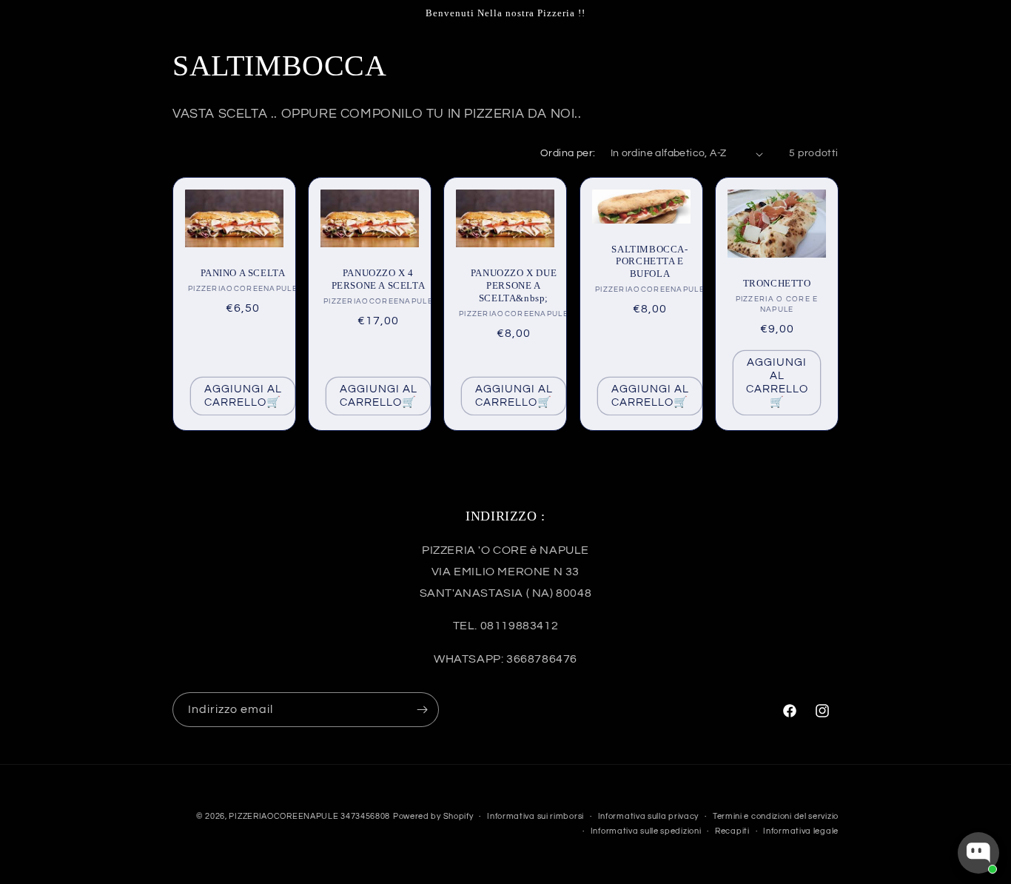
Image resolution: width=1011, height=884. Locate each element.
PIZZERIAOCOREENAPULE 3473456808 (309, 816)
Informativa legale (801, 831)
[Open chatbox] (978, 853)
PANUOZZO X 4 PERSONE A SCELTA (379, 279)
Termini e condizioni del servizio (776, 816)
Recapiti (732, 831)
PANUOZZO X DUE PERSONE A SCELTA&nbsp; (514, 285)
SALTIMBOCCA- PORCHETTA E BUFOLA (649, 262)
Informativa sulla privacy (648, 816)
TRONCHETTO (776, 283)
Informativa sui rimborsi (535, 816)
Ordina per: (567, 153)
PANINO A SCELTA (243, 272)
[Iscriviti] (422, 709)
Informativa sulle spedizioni (646, 831)
